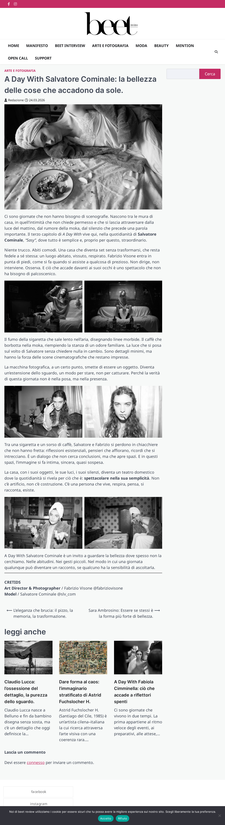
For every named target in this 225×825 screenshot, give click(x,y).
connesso (36, 762)
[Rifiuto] (219, 815)
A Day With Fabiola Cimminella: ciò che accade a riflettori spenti (134, 691)
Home (13, 45)
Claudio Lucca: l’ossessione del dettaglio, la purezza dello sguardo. (25, 691)
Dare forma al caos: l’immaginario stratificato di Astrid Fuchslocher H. (80, 691)
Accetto (105, 818)
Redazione (16, 100)
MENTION (185, 45)
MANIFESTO (37, 45)
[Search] (216, 52)
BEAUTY (161, 45)
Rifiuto (122, 818)
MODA (141, 45)
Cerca (210, 73)
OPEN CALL (18, 58)
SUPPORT (43, 58)
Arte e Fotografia (20, 70)
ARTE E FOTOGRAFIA (110, 45)
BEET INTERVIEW (70, 45)
